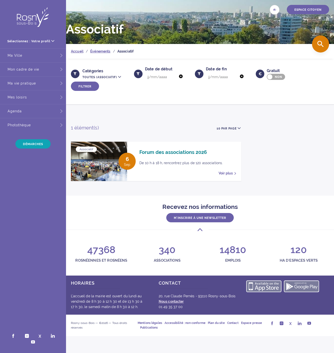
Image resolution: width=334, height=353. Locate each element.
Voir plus (226, 173)
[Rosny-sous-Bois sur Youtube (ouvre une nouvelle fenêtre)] (33, 342)
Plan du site (216, 323)
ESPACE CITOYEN (308, 9)
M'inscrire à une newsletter (200, 218)
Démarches (33, 144)
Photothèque (19, 125)
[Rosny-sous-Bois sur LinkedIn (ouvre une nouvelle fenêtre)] (53, 336)
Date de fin (216, 69)
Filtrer (84, 86)
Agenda (15, 111)
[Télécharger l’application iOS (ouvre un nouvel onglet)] (263, 287)
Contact (233, 323)
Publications (149, 327)
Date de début (158, 69)
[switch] (276, 77)
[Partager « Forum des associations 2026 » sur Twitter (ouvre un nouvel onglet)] (120, 149)
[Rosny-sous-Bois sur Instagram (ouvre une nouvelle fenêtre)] (27, 336)
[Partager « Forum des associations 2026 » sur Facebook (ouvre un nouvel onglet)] (115, 149)
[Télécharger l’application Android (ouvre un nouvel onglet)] (301, 287)
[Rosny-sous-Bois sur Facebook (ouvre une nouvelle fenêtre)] (13, 336)
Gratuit (273, 70)
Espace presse (251, 323)
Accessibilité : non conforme (185, 323)
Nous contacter (171, 301)
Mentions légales (150, 323)
